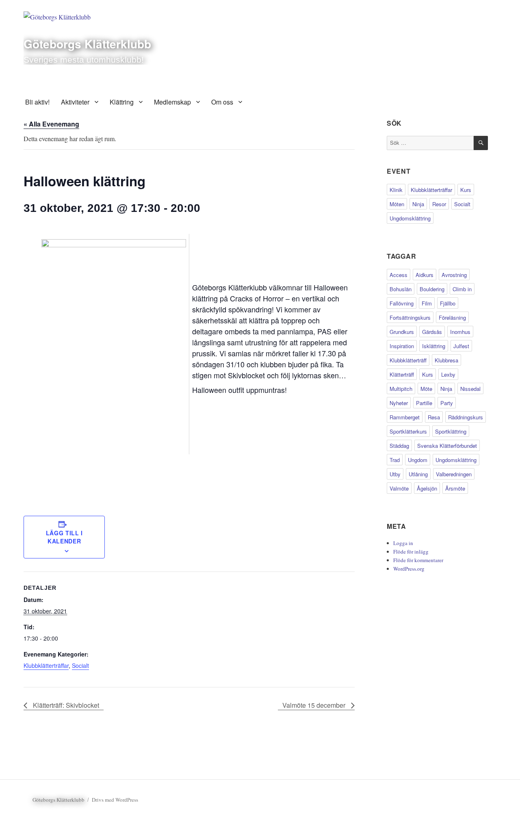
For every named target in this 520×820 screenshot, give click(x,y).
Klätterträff (402, 374)
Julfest (461, 346)
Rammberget (405, 417)
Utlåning (418, 474)
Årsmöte (455, 488)
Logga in (403, 543)
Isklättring (433, 346)
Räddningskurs (465, 417)
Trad (395, 460)
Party (446, 403)
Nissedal (470, 389)
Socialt (80, 665)
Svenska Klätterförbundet (447, 445)
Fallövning (402, 303)
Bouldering (432, 289)
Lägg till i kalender (64, 537)
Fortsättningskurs (410, 317)
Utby (395, 474)
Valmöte (399, 488)
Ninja (418, 204)
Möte (426, 389)
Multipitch (401, 389)
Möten (397, 204)
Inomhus (460, 332)
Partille (424, 403)
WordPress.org (409, 568)
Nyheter (399, 403)
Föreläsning (452, 317)
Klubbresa (446, 360)
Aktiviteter (75, 102)
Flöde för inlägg (411, 551)
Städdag (399, 445)
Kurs (465, 190)
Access (398, 275)
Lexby (448, 374)
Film (427, 303)
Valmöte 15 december (314, 705)
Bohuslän (401, 289)
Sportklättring (450, 431)
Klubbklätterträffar (46, 665)
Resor (439, 204)
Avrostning (454, 275)
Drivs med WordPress (115, 799)
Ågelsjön (427, 488)
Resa (434, 417)
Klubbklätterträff (408, 360)
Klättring (122, 102)
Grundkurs (402, 332)
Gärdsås (432, 332)
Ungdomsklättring (410, 218)
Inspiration (402, 346)
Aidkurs (424, 275)
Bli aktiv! (37, 102)
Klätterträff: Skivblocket (65, 705)
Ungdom (417, 460)
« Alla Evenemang (51, 124)
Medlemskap (172, 102)
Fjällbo (447, 303)
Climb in (462, 289)
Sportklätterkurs (408, 431)
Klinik (396, 190)
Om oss (222, 102)
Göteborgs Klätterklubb (87, 43)
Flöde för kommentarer (418, 560)
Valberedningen (454, 474)
